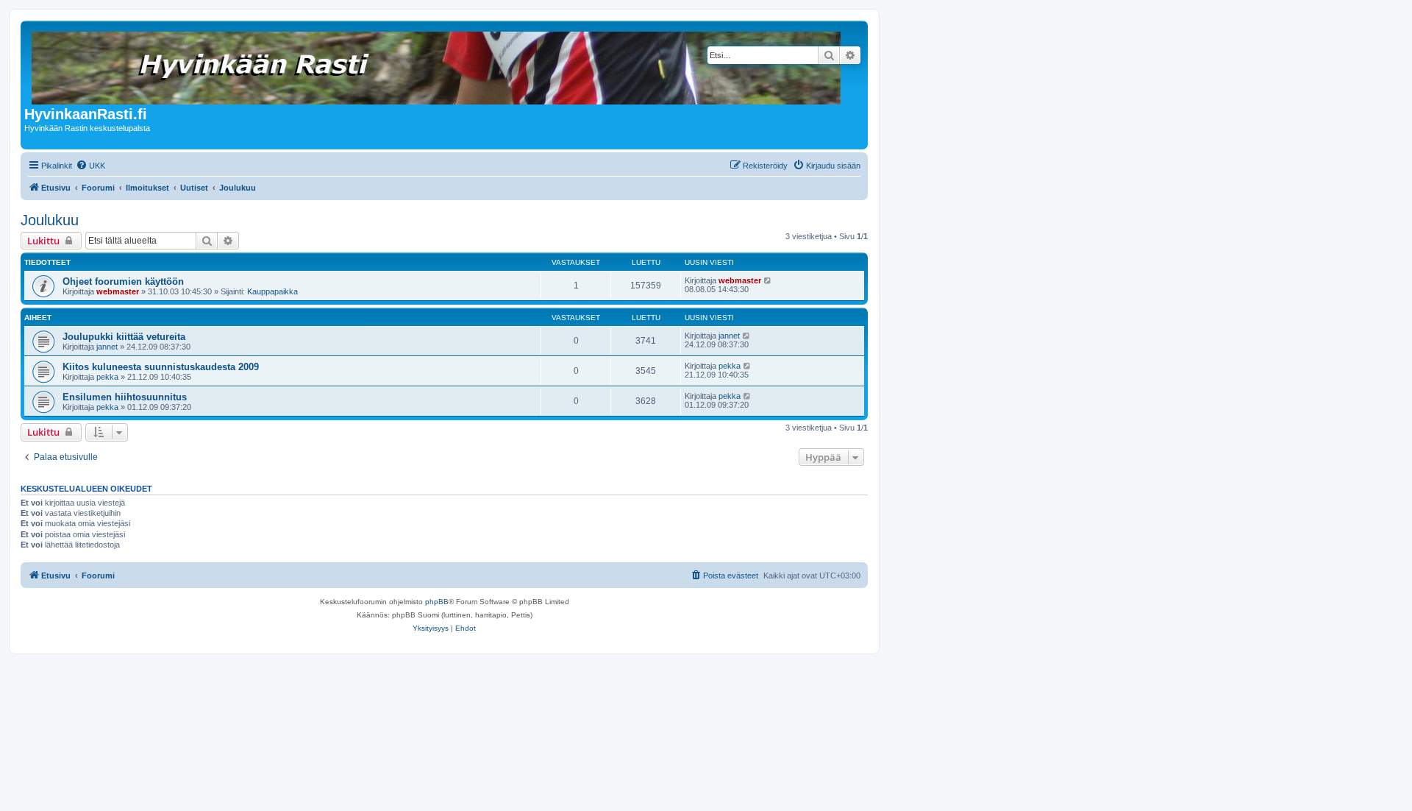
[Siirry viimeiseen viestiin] (768, 280)
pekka (107, 376)
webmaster (117, 291)
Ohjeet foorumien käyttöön (123, 281)
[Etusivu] (437, 65)
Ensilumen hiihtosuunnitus (125, 397)
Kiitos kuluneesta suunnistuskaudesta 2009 (161, 366)
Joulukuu (50, 220)
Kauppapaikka (272, 291)
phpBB (437, 602)
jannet (107, 346)
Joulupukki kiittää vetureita (124, 336)
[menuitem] (90, 165)
